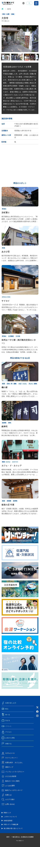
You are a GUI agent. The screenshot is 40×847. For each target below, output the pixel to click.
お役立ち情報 (10, 738)
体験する (8, 743)
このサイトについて (10, 816)
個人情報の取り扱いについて (13, 828)
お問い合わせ (10, 804)
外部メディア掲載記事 (11, 824)
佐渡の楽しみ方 (10, 703)
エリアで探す (10, 799)
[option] (20, 38)
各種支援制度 (8, 820)
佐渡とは (8, 795)
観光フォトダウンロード (14, 790)
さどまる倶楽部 (10, 776)
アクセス (8, 732)
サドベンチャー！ (11, 758)
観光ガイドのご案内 (12, 781)
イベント (8, 726)
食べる (7, 714)
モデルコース (10, 753)
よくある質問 (10, 785)
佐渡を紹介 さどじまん (14, 762)
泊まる (7, 720)
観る (6, 709)
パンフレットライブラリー (14, 772)
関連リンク (7, 812)
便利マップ (9, 767)
